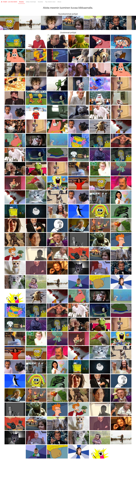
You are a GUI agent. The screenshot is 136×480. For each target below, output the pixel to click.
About (59, 2)
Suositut (40, 2)
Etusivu (21, 2)
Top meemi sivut (50, 2)
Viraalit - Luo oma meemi (10, 1)
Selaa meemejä (31, 2)
